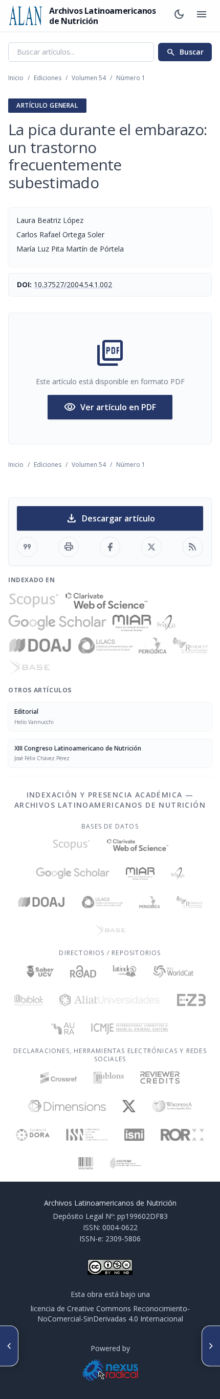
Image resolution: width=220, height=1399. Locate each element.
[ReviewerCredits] (160, 1077)
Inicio (16, 77)
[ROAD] (83, 971)
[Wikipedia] (172, 1106)
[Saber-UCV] (40, 971)
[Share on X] (151, 547)
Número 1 (130, 77)
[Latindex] (125, 971)
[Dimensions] (67, 1106)
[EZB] (191, 1000)
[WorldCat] (173, 971)
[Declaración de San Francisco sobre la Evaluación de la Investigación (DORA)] (33, 1135)
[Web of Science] (106, 600)
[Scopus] (33, 600)
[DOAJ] (40, 645)
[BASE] (29, 668)
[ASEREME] (125, 1163)
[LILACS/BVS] (105, 645)
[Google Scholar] (57, 623)
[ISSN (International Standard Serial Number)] (87, 1135)
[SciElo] (165, 623)
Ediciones (47, 77)
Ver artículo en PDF (110, 407)
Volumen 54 (89, 77)
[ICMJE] (130, 1028)
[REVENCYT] (190, 645)
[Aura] (63, 1028)
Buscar (185, 52)
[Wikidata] (85, 1163)
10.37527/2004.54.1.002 (73, 284)
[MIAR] (132, 623)
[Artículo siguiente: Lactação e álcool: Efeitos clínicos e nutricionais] (211, 1346)
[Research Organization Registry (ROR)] (182, 1135)
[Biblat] (28, 1000)
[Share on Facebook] (110, 547)
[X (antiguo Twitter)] (129, 1106)
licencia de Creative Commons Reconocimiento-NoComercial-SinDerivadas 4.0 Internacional (110, 1313)
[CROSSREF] (58, 1077)
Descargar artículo (110, 518)
